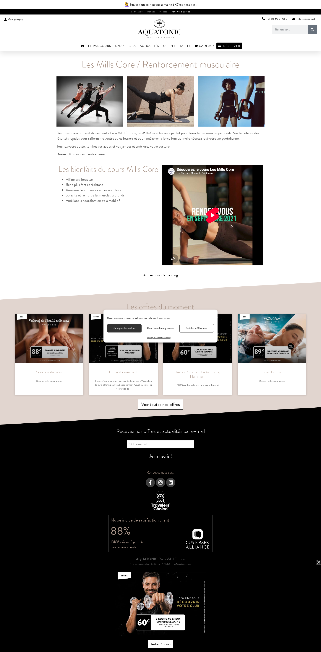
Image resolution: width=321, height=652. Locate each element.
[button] (318, 562)
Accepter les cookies (124, 328)
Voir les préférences (196, 328)
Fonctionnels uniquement (160, 328)
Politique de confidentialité (159, 337)
